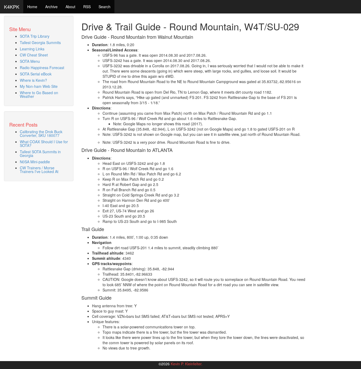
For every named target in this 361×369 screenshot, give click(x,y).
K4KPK (11, 6)
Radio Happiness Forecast (42, 67)
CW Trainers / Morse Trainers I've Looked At (39, 169)
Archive (51, 6)
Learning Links (32, 48)
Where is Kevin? (33, 80)
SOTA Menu (30, 61)
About (70, 6)
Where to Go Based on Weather (39, 94)
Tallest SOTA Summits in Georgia (40, 153)
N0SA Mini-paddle (35, 161)
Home (32, 6)
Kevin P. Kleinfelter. (186, 363)
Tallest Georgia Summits (40, 42)
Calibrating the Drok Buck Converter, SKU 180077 (41, 133)
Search (104, 6)
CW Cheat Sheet (34, 54)
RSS (87, 6)
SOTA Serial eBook (36, 73)
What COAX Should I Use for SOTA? (44, 143)
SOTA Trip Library (34, 36)
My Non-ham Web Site (39, 86)
